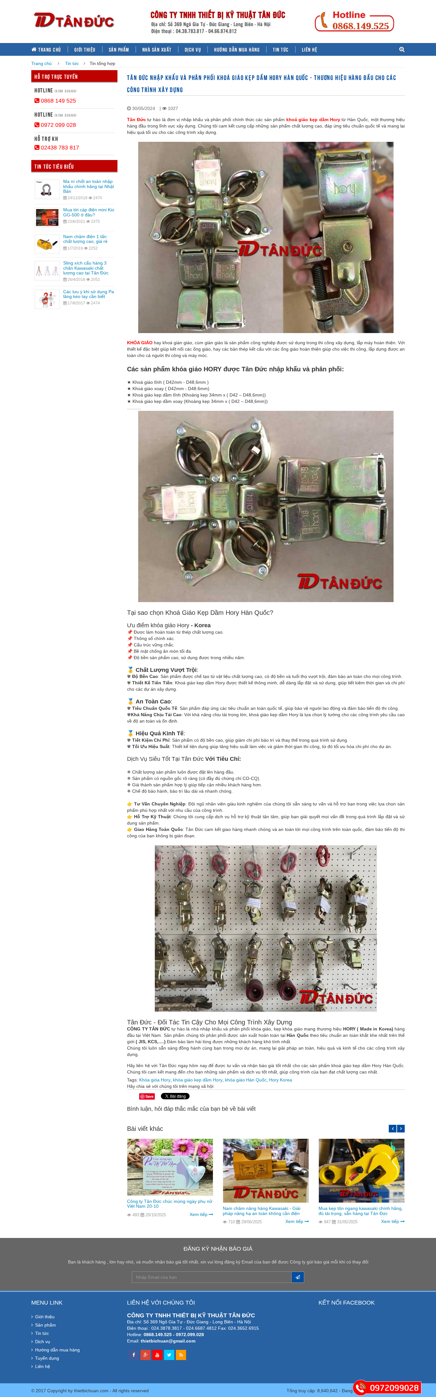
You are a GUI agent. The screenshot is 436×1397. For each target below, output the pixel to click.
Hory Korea (280, 1079)
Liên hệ (310, 49)
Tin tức (281, 49)
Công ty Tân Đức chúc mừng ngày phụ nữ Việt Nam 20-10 (169, 1204)
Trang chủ (49, 49)
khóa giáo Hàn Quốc (246, 1079)
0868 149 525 (57, 101)
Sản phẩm (119, 49)
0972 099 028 (57, 125)
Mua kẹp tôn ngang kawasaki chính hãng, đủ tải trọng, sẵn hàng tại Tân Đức (361, 1211)
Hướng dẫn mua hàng (237, 49)
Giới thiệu (85, 49)
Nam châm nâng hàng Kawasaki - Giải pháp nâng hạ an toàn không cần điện (261, 1211)
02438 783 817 (59, 147)
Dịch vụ (193, 49)
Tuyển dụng (47, 1358)
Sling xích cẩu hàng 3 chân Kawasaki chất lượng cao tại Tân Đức (86, 267)
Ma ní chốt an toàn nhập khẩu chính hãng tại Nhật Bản (88, 186)
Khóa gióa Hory (154, 1079)
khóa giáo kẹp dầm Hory (197, 1079)
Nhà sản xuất (157, 49)
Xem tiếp (199, 1214)
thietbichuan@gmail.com (168, 1340)
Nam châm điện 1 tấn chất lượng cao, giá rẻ (85, 239)
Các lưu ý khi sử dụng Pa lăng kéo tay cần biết (88, 294)
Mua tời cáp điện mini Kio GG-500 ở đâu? (88, 212)
